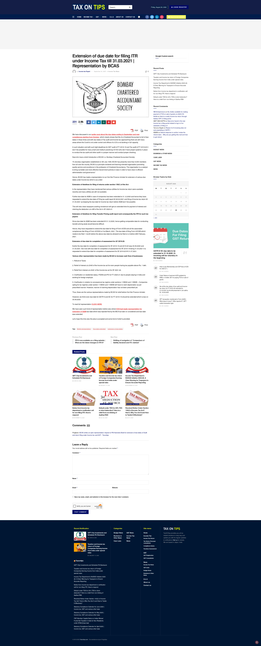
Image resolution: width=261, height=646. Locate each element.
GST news (157, 161)
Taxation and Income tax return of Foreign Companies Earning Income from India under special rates (110, 379)
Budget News (158, 150)
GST (97, 17)
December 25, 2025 (131, 385)
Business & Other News (162, 153)
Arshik (155, 116)
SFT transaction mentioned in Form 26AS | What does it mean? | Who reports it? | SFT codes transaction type (173, 301)
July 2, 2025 (129, 418)
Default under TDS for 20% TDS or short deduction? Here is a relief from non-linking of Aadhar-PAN (110, 411)
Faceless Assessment (150, 549)
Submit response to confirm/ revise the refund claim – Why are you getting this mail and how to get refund (170, 134)
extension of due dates (115, 329)
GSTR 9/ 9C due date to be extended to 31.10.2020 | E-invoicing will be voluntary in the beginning (165, 254)
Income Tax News (113, 71)
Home (79, 17)
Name (75, 478)
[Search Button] (130, 7)
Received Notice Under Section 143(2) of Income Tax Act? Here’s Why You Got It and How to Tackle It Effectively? (137, 411)
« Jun (155, 218)
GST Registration (148, 555)
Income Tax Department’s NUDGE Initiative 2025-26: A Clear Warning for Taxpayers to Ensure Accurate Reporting (136, 379)
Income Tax (88, 17)
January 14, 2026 (105, 385)
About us (119, 17)
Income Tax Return (149, 538)
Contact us (130, 17)
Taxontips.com (84, 639)
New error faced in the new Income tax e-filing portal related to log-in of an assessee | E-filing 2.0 (169, 123)
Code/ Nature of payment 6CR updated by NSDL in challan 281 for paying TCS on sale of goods (174, 277)
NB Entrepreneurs (159, 112)
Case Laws (157, 157)
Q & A (112, 17)
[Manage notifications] (256, 642)
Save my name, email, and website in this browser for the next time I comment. (101, 497)
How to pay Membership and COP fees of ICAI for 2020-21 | (174, 268)
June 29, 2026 (77, 381)
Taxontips (79, 560)
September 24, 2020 (100, 71)
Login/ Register (180, 7)
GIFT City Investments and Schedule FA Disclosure (82, 376)
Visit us (175, 540)
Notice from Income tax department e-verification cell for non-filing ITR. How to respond (83, 411)
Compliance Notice (149, 546)
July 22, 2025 (103, 418)
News (104, 17)
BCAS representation (84, 329)
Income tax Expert (84, 71)
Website (115, 488)
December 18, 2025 (78, 418)
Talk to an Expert (177, 17)
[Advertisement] (130, 35)
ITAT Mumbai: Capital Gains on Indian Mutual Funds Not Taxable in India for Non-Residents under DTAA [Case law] (88, 620)
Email (75, 488)
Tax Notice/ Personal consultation (149, 542)
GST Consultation (149, 558)
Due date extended (99, 329)
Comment (76, 453)
